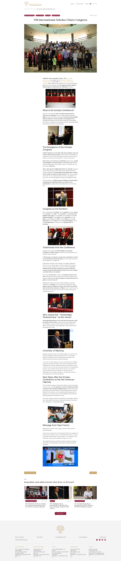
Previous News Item (30, 472)
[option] (90, 4)
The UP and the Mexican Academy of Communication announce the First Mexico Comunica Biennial (35, 505)
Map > (16, 557)
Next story (93, 472)
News (28, 9)
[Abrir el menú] (96, 3)
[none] (90, 4)
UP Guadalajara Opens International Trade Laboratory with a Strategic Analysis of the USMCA (59, 506)
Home (25, 9)
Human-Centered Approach (29, 15)
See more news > (60, 513)
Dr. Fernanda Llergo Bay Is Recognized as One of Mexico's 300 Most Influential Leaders (83, 505)
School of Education (40, 15)
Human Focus (33, 9)
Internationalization (56, 15)
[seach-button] (93, 3)
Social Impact (47, 15)
